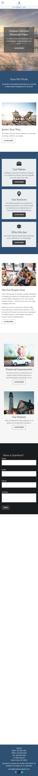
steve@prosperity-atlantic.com (19, 769)
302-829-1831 (22, 750)
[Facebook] (15, 772)
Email (4, 470)
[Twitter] (19, 772)
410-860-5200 (22, 753)
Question (5, 492)
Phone (4, 481)
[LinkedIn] (22, 772)
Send (6, 507)
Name (4, 458)
